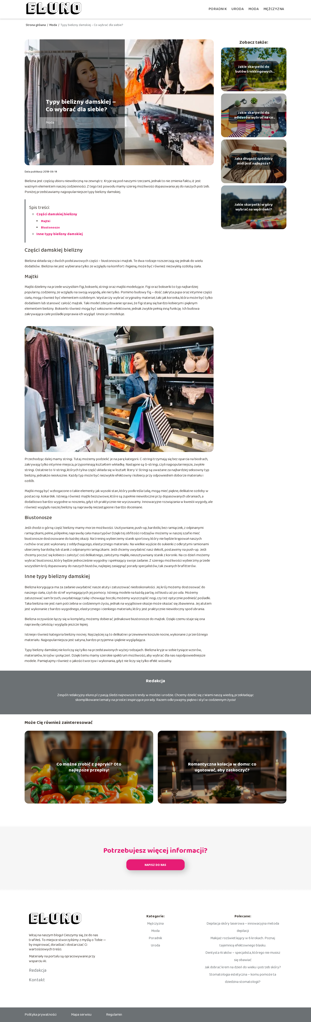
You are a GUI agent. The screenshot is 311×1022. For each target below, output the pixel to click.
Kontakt (37, 980)
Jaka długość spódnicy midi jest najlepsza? (254, 161)
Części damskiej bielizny (56, 214)
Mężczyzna (273, 9)
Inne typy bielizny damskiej (59, 234)
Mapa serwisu (81, 1014)
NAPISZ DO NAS (155, 865)
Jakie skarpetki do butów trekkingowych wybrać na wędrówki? (253, 69)
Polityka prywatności (40, 1014)
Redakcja (37, 970)
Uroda (237, 9)
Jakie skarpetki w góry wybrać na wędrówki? (254, 207)
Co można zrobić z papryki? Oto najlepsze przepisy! (88, 767)
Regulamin (114, 1014)
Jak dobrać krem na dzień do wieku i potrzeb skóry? (243, 967)
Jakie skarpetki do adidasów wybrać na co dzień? (253, 115)
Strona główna (36, 25)
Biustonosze (50, 227)
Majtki (45, 221)
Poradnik (218, 9)
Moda (253, 9)
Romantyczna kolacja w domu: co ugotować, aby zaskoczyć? (222, 767)
